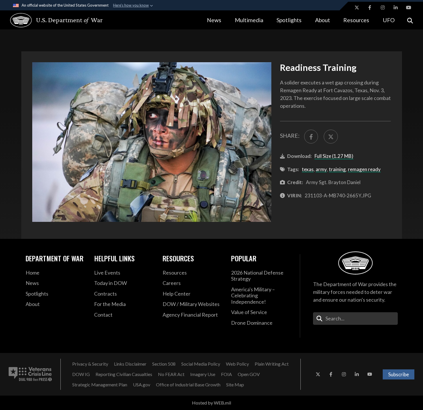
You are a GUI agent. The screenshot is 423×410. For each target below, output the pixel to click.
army (321, 169)
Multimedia (249, 20)
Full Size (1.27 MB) (334, 156)
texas (308, 169)
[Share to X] (331, 136)
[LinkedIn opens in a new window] (395, 7)
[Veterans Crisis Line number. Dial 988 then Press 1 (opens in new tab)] (30, 374)
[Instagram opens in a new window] (382, 7)
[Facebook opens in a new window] (369, 7)
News (214, 20)
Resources (356, 20)
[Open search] (410, 20)
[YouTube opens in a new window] (408, 7)
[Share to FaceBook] (311, 136)
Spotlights (289, 20)
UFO (389, 20)
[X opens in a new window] (356, 7)
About (322, 20)
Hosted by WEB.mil (211, 402)
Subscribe (398, 374)
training (337, 169)
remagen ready (364, 169)
